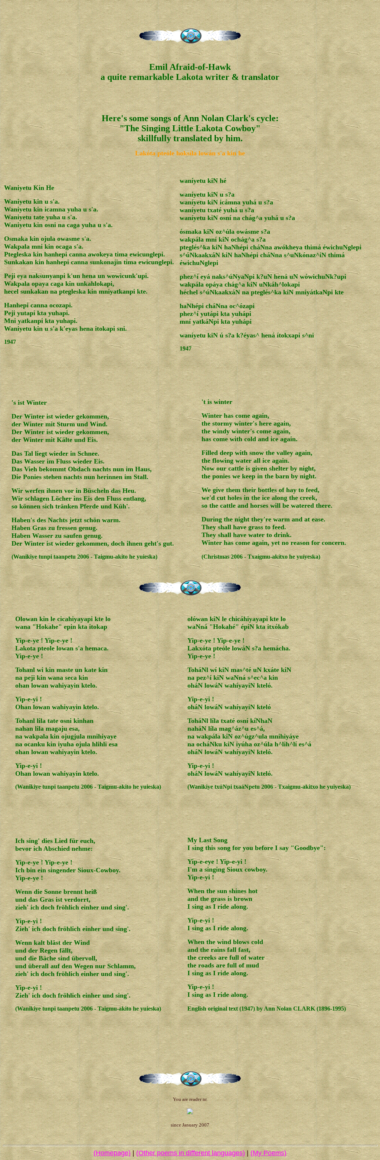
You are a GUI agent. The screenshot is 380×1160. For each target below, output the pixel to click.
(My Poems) (268, 1153)
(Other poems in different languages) (190, 1153)
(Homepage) (112, 1153)
